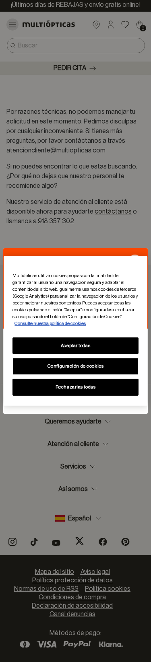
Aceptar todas (75, 345)
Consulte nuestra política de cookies (50, 323)
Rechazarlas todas (76, 387)
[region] (75, 331)
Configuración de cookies (76, 366)
